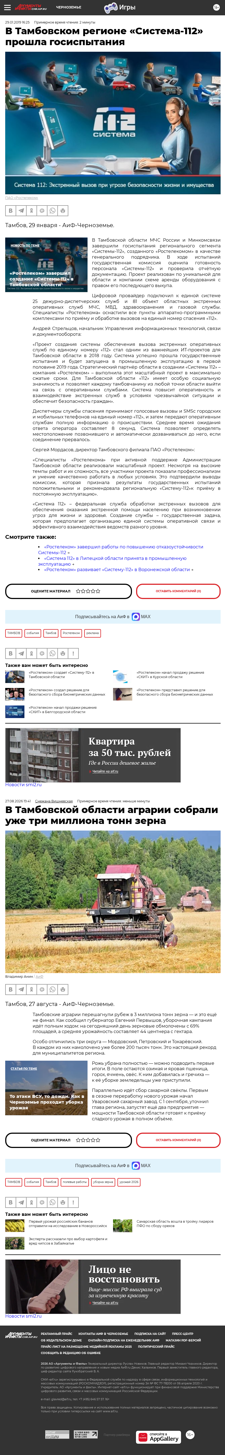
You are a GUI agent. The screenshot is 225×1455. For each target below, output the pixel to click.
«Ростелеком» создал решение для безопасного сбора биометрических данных (67, 692)
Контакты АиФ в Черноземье (103, 1334)
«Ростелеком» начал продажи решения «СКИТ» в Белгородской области (63, 709)
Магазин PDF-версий (183, 1340)
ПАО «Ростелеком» (21, 198)
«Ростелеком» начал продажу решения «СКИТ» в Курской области (170, 674)
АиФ (39, 976)
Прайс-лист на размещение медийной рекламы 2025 (86, 1347)
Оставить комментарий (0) (178, 591)
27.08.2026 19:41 (18, 801)
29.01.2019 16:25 (17, 22)
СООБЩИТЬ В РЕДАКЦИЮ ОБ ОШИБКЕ (71, 1353)
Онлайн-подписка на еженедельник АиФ (123, 1340)
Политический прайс (156, 1347)
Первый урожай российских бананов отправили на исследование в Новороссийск (68, 1223)
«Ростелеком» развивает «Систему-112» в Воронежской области (117, 569)
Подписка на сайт (150, 1334)
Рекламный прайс (56, 1334)
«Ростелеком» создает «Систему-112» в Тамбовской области (61, 674)
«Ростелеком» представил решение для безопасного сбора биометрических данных (175, 692)
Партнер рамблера (117, 1434)
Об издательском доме (61, 1340)
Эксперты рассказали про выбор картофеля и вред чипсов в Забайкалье (68, 1241)
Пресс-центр (182, 1334)
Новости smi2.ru (23, 784)
